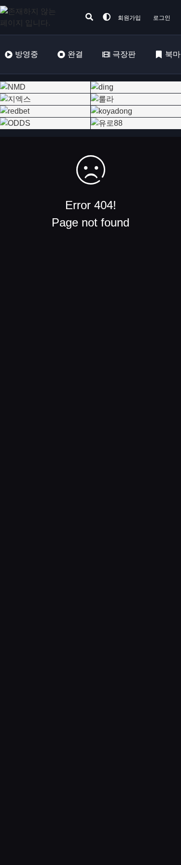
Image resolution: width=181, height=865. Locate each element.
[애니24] (38, 17)
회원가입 (129, 17)
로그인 (161, 17)
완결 (75, 54)
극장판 (124, 54)
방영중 (26, 54)
